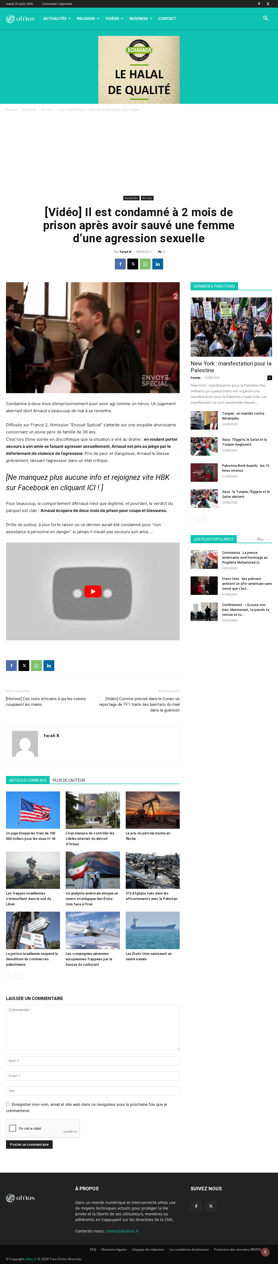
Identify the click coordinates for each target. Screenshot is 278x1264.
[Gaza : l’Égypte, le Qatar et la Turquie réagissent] (204, 446)
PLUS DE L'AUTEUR (69, 780)
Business (138, 18)
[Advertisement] (139, 153)
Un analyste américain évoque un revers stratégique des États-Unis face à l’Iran (92, 898)
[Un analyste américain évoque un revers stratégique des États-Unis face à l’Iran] (93, 870)
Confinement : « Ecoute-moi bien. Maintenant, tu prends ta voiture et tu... (245, 610)
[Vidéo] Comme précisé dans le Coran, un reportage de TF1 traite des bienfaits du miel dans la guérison (139, 704)
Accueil (11, 109)
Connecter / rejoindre (57, 4)
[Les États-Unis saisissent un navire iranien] (153, 930)
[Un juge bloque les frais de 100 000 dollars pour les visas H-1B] (33, 810)
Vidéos (112, 18)
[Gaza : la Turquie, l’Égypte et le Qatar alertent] (204, 498)
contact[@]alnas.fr (122, 1231)
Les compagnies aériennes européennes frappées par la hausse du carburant (89, 959)
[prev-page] (9, 975)
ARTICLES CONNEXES (27, 780)
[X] (268, 4)
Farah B (125, 252)
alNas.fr (31, 1259)
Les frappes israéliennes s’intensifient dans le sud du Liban (28, 898)
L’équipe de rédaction (148, 1249)
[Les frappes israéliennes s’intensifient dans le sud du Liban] (33, 870)
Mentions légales (114, 1249)
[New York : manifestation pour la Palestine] (231, 327)
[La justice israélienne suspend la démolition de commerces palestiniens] (33, 930)
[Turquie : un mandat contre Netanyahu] (204, 420)
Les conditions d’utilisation (189, 1249)
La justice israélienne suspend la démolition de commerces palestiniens (32, 959)
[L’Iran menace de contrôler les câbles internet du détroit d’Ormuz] (93, 810)
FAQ (93, 1249)
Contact (167, 18)
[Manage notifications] (265, 1252)
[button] (265, 18)
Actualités (55, 18)
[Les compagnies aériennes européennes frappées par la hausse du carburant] (93, 930)
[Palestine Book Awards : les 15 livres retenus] (204, 472)
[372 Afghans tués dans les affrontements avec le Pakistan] (153, 870)
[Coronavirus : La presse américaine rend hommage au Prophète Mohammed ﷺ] (204, 559)
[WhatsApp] (145, 264)
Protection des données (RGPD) (237, 1249)
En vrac (47, 109)
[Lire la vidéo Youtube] (93, 591)
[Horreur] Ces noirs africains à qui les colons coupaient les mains (46, 701)
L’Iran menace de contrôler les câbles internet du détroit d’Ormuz (90, 838)
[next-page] (18, 975)
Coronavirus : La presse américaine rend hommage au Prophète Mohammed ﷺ (245, 557)
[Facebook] (259, 4)
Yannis (195, 377)
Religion (86, 18)
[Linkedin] (157, 264)
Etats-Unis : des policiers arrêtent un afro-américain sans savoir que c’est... (247, 584)
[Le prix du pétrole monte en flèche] (153, 810)
